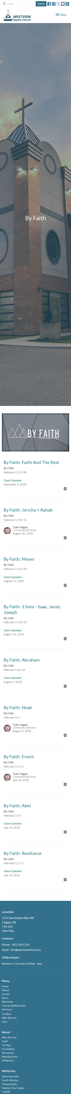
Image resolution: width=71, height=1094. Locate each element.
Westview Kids (10, 1076)
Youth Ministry (10, 1080)
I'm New (6, 1013)
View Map (8, 930)
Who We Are (9, 1017)
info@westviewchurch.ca (26, 949)
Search (41, 3)
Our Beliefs (8, 1048)
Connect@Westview (14, 1005)
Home (5, 986)
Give (4, 1021)
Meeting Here (10, 1056)
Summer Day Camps (13, 1087)
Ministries (7, 1001)
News (5, 997)
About (5, 990)
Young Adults (9, 1084)
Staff (4, 1041)
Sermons (7, 1009)
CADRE (6, 1091)
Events (6, 993)
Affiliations (8, 1060)
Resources (8, 1052)
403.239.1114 (20, 944)
